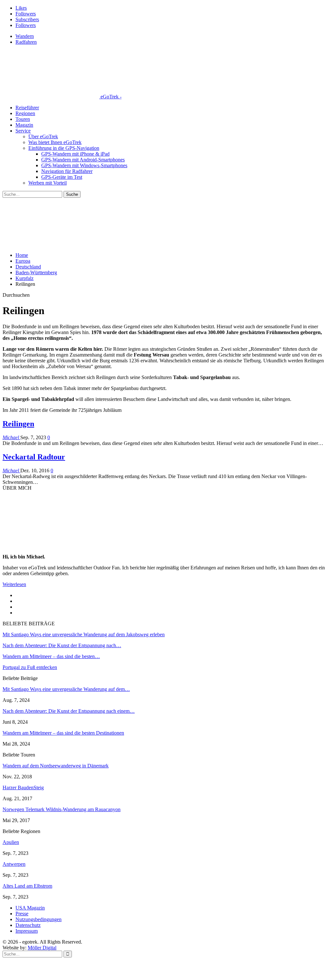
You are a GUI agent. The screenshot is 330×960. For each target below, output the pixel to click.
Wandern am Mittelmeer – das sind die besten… (51, 656)
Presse (21, 913)
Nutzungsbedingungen (38, 919)
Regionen (25, 113)
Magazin (24, 125)
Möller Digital (42, 947)
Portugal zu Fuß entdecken (30, 667)
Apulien (11, 842)
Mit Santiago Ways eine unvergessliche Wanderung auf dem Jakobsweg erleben (84, 634)
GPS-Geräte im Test (61, 177)
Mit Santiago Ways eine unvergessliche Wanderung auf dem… (66, 689)
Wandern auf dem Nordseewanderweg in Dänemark (56, 765)
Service (23, 130)
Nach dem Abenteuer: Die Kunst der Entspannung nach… (62, 645)
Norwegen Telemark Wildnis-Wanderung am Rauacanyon (62, 809)
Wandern (24, 36)
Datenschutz (28, 925)
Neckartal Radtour (34, 457)
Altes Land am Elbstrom (27, 886)
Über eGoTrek (43, 136)
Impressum (26, 931)
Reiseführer (27, 107)
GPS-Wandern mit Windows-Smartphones (84, 165)
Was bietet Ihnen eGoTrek (55, 142)
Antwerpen (14, 864)
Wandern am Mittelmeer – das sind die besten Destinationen (63, 733)
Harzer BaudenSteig (23, 787)
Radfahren (26, 42)
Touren (22, 119)
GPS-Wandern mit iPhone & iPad (75, 154)
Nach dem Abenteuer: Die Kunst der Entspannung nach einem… (69, 711)
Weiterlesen (14, 584)
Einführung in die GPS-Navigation (63, 148)
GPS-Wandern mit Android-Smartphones (83, 159)
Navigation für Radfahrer (66, 171)
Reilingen (18, 424)
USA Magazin (30, 907)
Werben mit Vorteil (47, 183)
